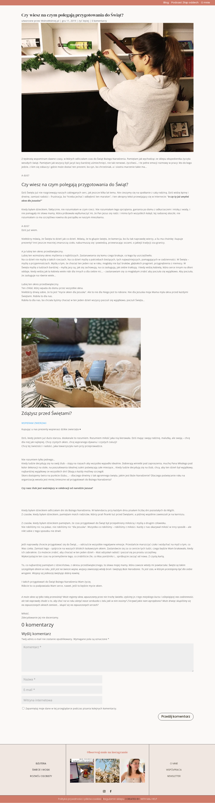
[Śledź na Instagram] (104, 791)
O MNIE (174, 763)
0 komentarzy (99, 20)
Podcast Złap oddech (185, 3)
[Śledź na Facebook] (110, 791)
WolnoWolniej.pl (50, 20)
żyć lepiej (84, 20)
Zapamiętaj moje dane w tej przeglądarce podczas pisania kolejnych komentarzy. (71, 708)
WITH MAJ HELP (149, 799)
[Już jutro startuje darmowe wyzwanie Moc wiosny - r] (82, 771)
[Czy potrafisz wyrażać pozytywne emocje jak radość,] (133, 771)
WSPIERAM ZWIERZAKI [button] (34, 423)
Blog (166, 3)
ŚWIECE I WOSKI (41, 769)
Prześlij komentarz (175, 716)
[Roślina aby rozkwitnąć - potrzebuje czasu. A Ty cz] (107, 771)
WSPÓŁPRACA (174, 769)
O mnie (205, 3)
